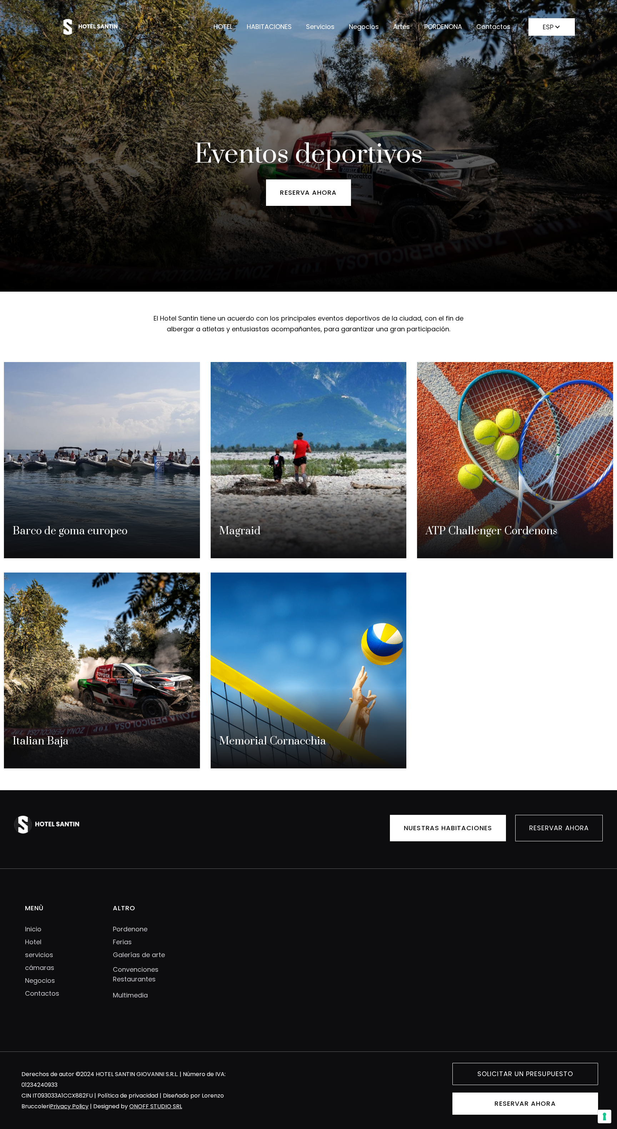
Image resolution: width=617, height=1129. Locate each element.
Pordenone (130, 929)
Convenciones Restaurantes (136, 974)
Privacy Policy (69, 1106)
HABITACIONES (269, 26)
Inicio (33, 929)
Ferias (122, 942)
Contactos (493, 26)
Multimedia (130, 995)
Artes (401, 26)
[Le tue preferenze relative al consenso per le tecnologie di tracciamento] (604, 1116)
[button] (552, 25)
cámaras (39, 968)
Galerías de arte (139, 955)
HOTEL (223, 26)
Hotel (33, 942)
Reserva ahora (308, 192)
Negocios (364, 26)
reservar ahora (525, 1103)
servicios (39, 955)
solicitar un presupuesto (525, 1073)
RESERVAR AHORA (559, 827)
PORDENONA (443, 26)
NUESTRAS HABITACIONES (448, 827)
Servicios (320, 26)
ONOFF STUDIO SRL (155, 1106)
